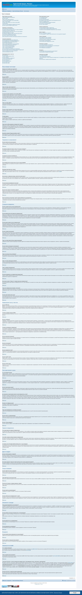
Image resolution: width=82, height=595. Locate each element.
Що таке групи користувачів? (44, 19)
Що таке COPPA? (5, 18)
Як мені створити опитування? (7, 42)
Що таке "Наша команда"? (43, 24)
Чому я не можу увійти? (6, 21)
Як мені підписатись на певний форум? (45, 46)
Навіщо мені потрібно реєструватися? (8, 17)
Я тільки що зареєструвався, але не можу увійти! (10, 20)
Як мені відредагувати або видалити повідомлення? (10, 40)
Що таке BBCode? (5, 55)
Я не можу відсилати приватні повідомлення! (46, 27)
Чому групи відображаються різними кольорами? (47, 22)
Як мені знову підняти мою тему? (7, 51)
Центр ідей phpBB (56, 555)
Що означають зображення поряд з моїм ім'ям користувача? (12, 33)
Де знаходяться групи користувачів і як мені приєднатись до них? (50, 20)
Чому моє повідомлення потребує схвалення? (10, 50)
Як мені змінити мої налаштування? (8, 28)
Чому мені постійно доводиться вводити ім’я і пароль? (11, 24)
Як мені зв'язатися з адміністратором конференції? (47, 59)
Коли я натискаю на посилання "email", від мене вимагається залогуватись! (14, 36)
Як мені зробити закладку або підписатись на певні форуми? (49, 45)
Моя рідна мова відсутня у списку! (8, 32)
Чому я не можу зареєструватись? (8, 19)
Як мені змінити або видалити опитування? (9, 44)
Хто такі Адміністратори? (43, 17)
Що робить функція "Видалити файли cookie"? (9, 25)
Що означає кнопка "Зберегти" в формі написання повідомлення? (13, 49)
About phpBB (28, 550)
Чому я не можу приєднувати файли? (8, 46)
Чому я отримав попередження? (7, 47)
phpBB (60, 171)
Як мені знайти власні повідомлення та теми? (46, 41)
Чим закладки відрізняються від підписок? (46, 44)
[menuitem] (4, 9)
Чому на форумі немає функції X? (44, 56)
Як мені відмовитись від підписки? (44, 47)
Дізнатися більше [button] (58, 592)
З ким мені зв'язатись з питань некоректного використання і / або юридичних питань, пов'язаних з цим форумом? (56, 58)
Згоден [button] (74, 592)
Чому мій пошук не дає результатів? (45, 38)
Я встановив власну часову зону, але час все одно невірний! (12, 31)
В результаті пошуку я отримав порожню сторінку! (47, 39)
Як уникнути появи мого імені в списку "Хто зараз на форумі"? (12, 29)
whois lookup (70, 562)
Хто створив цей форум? (43, 55)
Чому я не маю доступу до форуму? (8, 45)
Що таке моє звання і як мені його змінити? (9, 35)
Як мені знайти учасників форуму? (45, 40)
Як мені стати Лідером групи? (44, 21)
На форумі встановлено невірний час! (8, 30)
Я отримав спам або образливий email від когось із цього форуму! (50, 29)
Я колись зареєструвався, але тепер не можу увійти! (11, 22)
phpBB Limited (34, 549)
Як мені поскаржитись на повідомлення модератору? (11, 48)
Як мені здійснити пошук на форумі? (45, 37)
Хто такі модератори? (42, 18)
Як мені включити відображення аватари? (9, 34)
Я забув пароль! (5, 23)
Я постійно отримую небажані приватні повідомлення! (48, 28)
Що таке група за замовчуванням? (45, 23)
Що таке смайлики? (5, 57)
